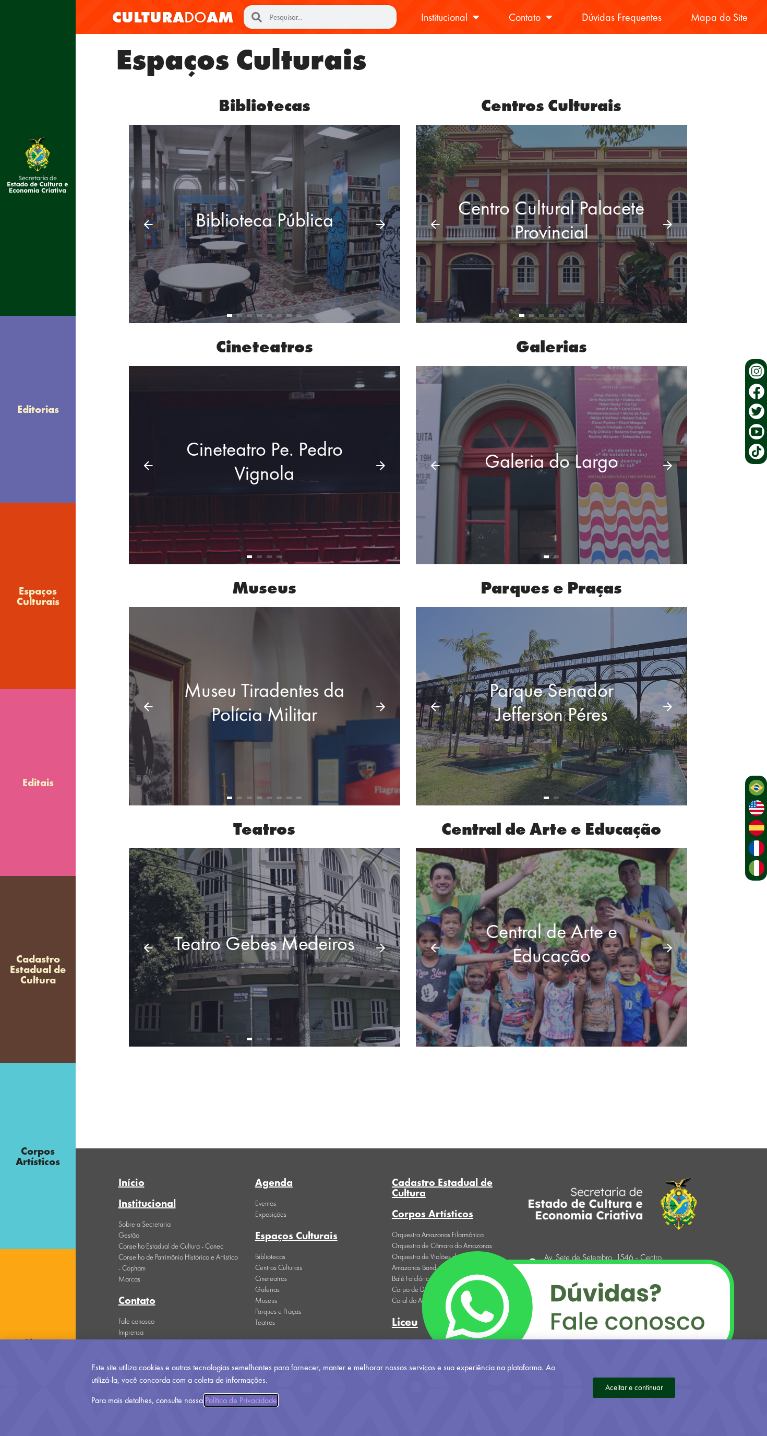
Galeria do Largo (551, 460)
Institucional (444, 17)
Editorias (38, 409)
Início (131, 1182)
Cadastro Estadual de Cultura (38, 969)
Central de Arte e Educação (551, 943)
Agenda (274, 1182)
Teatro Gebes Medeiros (264, 943)
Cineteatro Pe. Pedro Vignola (264, 460)
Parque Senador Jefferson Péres (551, 702)
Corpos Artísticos (38, 1156)
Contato (525, 17)
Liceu (405, 1322)
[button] (148, 224)
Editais (38, 782)
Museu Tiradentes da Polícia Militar (264, 702)
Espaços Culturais (38, 596)
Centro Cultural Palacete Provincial (551, 219)
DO (172, 17)
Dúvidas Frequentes (622, 17)
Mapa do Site (719, 17)
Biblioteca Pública (264, 219)
